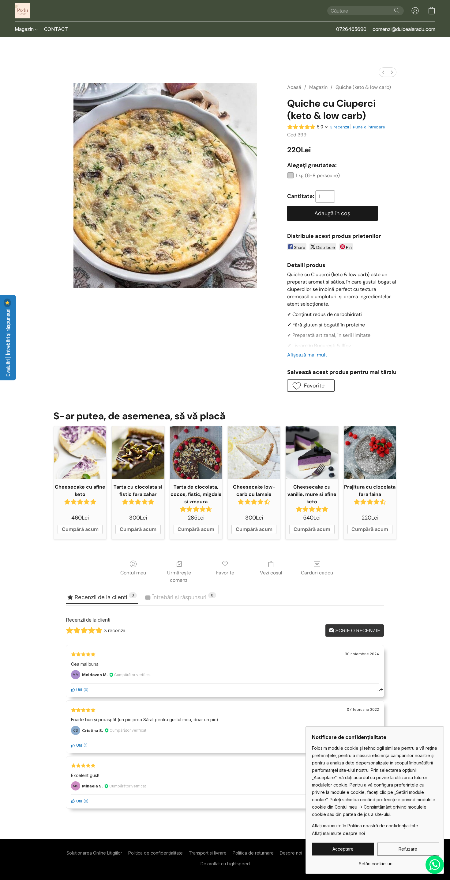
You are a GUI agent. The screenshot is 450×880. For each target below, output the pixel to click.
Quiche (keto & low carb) (363, 87)
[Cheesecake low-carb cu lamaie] (254, 452)
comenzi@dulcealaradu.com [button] (404, 29)
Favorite (225, 573)
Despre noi (291, 852)
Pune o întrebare (369, 126)
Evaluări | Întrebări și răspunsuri (8, 342)
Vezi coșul (271, 573)
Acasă (294, 87)
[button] (22, 10)
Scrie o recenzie (357, 630)
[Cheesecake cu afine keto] (80, 452)
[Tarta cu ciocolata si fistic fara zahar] (138, 452)
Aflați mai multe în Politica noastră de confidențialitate (365, 825)
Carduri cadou (317, 573)
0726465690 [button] (351, 29)
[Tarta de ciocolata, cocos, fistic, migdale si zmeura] (196, 452)
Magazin (25, 29)
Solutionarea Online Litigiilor (94, 852)
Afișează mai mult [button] (307, 355)
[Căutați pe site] (396, 10)
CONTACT (56, 29)
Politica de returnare (253, 852)
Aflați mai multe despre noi (338, 833)
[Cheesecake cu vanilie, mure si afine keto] (312, 452)
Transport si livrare (208, 852)
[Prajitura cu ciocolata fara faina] (370, 452)
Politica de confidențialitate (155, 852)
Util (78, 690)
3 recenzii (339, 126)
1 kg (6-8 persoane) (318, 175)
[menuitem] (383, 72)
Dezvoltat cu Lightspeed (225, 863)
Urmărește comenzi (179, 576)
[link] (375, 861)
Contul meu (133, 573)
